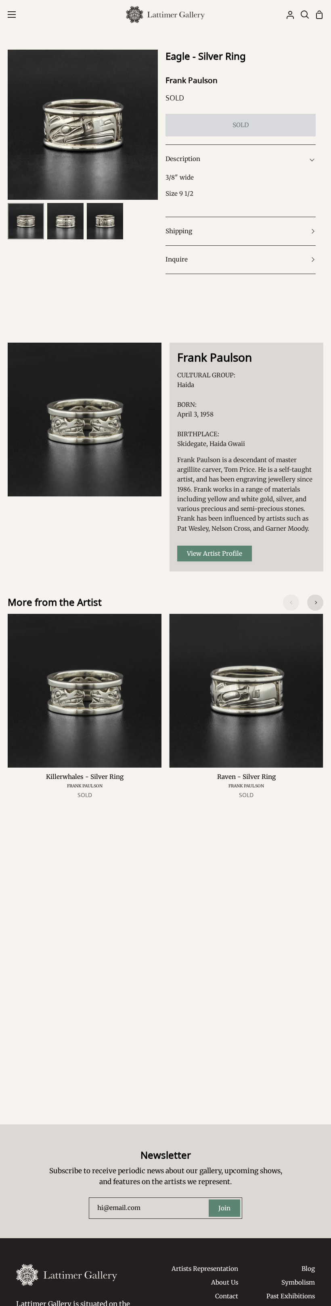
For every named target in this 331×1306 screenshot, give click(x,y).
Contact (226, 1296)
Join (224, 1208)
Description (183, 159)
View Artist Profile (214, 553)
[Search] (301, 14)
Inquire (177, 259)
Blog (308, 1269)
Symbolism (298, 1282)
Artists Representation (205, 1269)
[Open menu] (8, 14)
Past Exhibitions (290, 1296)
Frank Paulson (192, 80)
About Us (224, 1282)
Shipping (179, 231)
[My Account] (287, 14)
